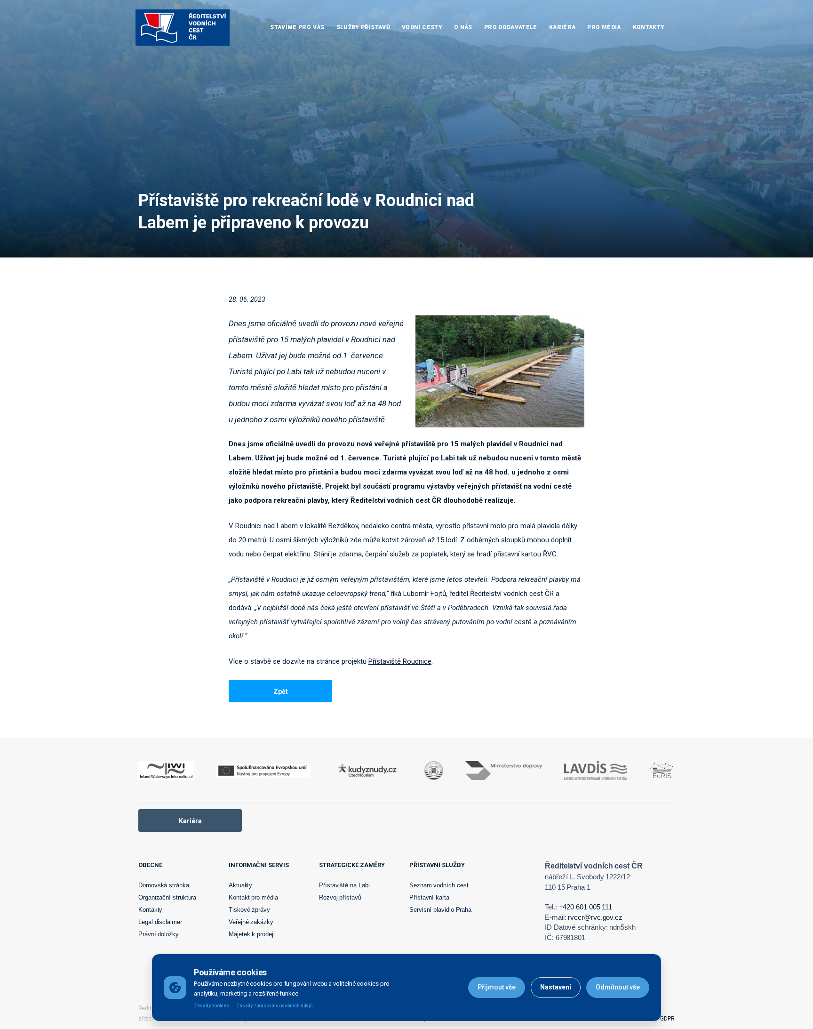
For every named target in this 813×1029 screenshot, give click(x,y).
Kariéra (190, 821)
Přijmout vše (497, 987)
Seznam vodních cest (438, 885)
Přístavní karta (429, 897)
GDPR (667, 1018)
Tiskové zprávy (249, 909)
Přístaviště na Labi (344, 885)
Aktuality (240, 885)
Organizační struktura (167, 897)
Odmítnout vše (618, 987)
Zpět (280, 691)
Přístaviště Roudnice (399, 661)
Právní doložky (158, 934)
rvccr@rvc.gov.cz (595, 917)
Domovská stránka (163, 885)
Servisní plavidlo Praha (440, 909)
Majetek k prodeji (252, 934)
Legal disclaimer (160, 921)
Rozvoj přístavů (340, 897)
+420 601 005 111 (586, 907)
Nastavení (555, 987)
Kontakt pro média (253, 897)
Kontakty (150, 909)
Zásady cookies (211, 1005)
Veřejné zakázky (251, 921)
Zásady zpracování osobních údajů (274, 1005)
